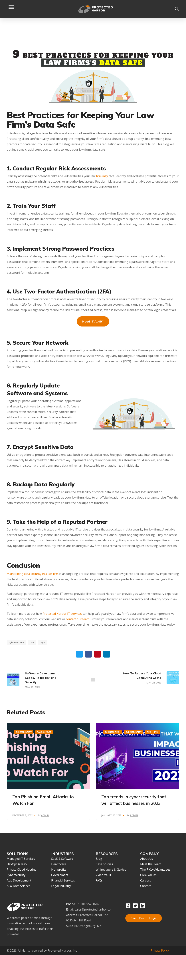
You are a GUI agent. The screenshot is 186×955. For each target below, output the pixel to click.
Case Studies (104, 864)
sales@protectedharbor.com (94, 909)
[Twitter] (135, 906)
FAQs (99, 880)
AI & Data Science (18, 886)
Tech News (153, 732)
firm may (102, 176)
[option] (48, 771)
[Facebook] (128, 906)
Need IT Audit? (93, 321)
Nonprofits (58, 870)
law (32, 642)
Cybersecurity (24, 732)
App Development (19, 880)
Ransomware (44, 732)
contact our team (77, 619)
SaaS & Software (62, 859)
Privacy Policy (160, 950)
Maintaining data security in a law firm (32, 574)
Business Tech (112, 732)
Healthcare (58, 864)
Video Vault (103, 875)
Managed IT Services (21, 859)
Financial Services (63, 880)
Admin (45, 815)
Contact (145, 886)
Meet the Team (150, 864)
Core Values (148, 875)
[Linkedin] (142, 906)
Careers (145, 880)
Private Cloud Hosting (22, 870)
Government (59, 875)
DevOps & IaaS (17, 864)
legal (42, 642)
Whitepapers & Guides (111, 870)
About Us (146, 859)
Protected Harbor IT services (62, 614)
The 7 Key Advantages (155, 870)
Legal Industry (61, 886)
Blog (99, 859)
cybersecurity (16, 642)
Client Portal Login (144, 918)
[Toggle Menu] (11, 9)
